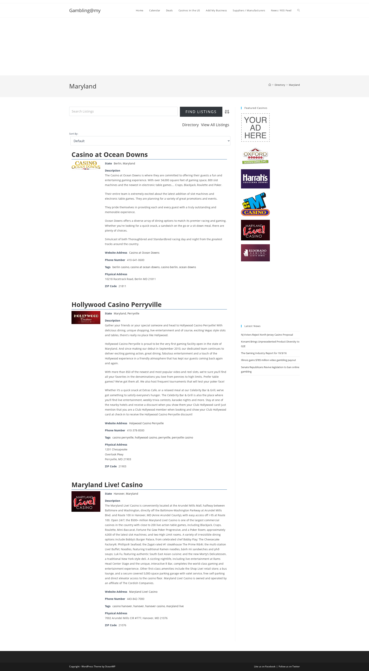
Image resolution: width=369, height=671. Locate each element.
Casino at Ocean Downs (109, 154)
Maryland (294, 85)
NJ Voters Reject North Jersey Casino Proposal (267, 334)
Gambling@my (85, 10)
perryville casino (182, 437)
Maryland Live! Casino (107, 484)
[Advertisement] (184, 46)
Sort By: (73, 133)
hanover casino (155, 606)
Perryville (133, 313)
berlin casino (120, 267)
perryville (164, 437)
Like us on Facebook (264, 666)
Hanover (119, 493)
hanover (138, 606)
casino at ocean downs (145, 267)
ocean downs (187, 267)
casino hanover (122, 606)
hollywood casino (146, 437)
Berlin (117, 163)
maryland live (175, 606)
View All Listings (215, 124)
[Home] (269, 85)
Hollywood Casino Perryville (116, 304)
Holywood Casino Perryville (146, 423)
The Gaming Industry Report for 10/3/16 (264, 353)
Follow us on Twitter (289, 666)
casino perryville (123, 437)
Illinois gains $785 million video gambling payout (268, 360)
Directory (190, 124)
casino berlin (169, 267)
